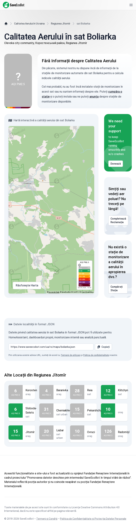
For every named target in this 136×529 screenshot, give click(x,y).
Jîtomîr (30, 432)
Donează (115, 163)
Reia (89, 390)
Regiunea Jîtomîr (60, 23)
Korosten (31, 390)
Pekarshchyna (95, 410)
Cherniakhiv (63, 410)
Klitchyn (123, 390)
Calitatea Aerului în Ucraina (29, 23)
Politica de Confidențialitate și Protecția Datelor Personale (93, 518)
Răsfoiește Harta (27, 285)
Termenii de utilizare (70, 355)
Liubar (60, 430)
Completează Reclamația (118, 220)
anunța (94, 96)
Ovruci (91, 432)
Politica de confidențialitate (96, 355)
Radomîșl (123, 432)
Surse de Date (54, 292)
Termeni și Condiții (46, 518)
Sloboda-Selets (31, 410)
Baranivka (62, 390)
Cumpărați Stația (116, 288)
